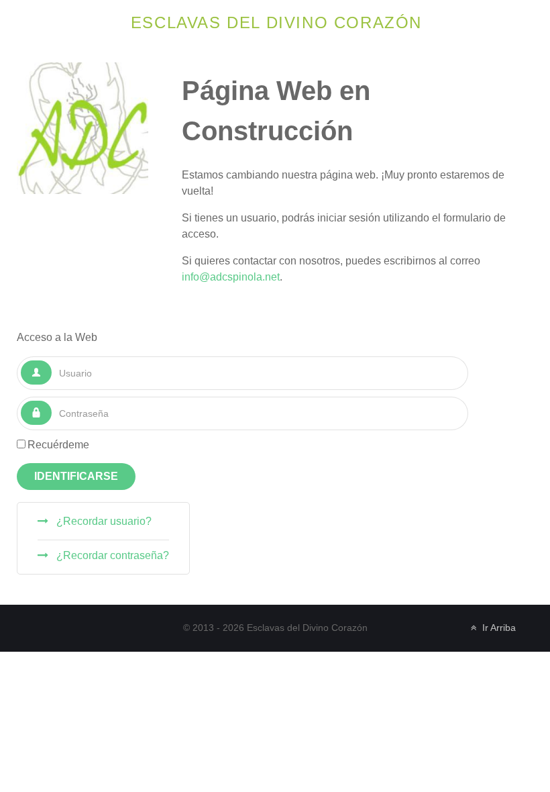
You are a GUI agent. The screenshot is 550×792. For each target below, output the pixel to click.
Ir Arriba (498, 628)
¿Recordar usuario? (103, 521)
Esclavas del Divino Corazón (276, 22)
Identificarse (76, 476)
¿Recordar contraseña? (111, 555)
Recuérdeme (58, 444)
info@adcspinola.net (231, 277)
